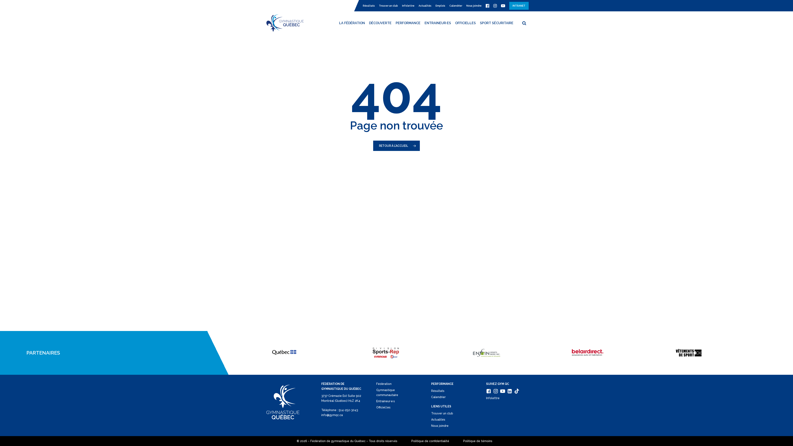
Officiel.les (383, 407)
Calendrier (438, 397)
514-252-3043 (348, 410)
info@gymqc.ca (332, 415)
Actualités (438, 419)
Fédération (384, 384)
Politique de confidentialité (430, 441)
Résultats (437, 391)
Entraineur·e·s (385, 401)
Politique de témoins (477, 441)
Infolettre (493, 398)
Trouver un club (442, 413)
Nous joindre (440, 425)
